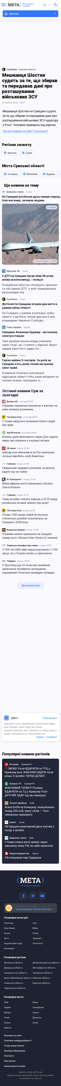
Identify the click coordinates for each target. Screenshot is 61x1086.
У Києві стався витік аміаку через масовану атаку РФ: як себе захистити (29, 843)
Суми (29, 192)
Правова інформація (14, 1051)
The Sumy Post (14, 417)
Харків (27, 327)
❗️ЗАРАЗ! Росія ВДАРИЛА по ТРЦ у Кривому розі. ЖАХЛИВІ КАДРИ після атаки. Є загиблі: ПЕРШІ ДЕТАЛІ (29, 772)
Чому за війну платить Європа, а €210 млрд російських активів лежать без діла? (29, 501)
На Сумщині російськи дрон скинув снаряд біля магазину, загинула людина (31, 198)
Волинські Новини (16, 530)
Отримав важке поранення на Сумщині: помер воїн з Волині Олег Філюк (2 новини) (29, 535)
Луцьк (7, 1022)
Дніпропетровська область (45, 963)
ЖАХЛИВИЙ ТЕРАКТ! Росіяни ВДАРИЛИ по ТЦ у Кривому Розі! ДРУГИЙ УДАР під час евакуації (26, 791)
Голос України (14, 327)
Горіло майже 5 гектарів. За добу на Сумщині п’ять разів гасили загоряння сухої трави (27, 364)
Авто (6, 938)
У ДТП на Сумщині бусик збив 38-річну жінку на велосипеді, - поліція (27, 277)
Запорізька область (43, 973)
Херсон (7, 1028)
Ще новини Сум (31, 585)
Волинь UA (12, 401)
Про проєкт (10, 1061)
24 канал (11, 448)
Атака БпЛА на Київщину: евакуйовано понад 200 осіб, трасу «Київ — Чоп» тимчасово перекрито (29, 811)
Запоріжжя (38, 1007)
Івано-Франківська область (16, 978)
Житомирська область (44, 968)
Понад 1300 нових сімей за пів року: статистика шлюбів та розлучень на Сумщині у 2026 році (25, 518)
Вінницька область (13, 963)
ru (49, 5)
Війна (35, 928)
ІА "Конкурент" (14, 479)
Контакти (9, 1056)
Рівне (35, 1002)
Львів (7, 1017)
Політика (8, 923)
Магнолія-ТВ (13, 271)
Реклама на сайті (13, 1035)
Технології (38, 943)
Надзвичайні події (13, 943)
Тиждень (11, 561)
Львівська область (13, 983)
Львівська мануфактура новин (22, 545)
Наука (7, 933)
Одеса (35, 853)
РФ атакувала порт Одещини (23, 857)
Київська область (41, 978)
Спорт (36, 933)
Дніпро (7, 1012)
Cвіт (35, 923)
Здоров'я (37, 938)
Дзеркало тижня (15, 192)
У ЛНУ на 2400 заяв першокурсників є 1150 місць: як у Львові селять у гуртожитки (30, 551)
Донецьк (37, 1017)
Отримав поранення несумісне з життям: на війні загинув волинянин (29, 407)
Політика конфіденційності (14, 1040)
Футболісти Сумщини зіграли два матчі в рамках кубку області (29, 305)
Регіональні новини (28, 5)
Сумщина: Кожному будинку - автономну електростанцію (29, 334)
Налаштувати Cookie (14, 1066)
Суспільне (12, 299)
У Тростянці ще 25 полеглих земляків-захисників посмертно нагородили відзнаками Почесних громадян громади (28, 569)
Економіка (9, 948)
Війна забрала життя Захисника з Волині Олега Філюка (27, 485)
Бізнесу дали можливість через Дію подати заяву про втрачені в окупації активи (30, 438)
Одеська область (41, 983)
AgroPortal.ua (14, 432)
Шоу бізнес (9, 928)
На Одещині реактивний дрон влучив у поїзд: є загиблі (29, 828)
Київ (32, 803)
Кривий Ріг (27, 764)
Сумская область (27, 69)
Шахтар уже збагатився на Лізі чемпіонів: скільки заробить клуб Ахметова (28, 454)
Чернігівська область (15, 988)
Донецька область (13, 968)
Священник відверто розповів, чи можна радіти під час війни (28, 469)
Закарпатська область (15, 973)
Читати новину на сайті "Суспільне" (25, 131)
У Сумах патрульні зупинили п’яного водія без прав (28, 423)
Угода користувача (14, 1046)
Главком (11, 463)
